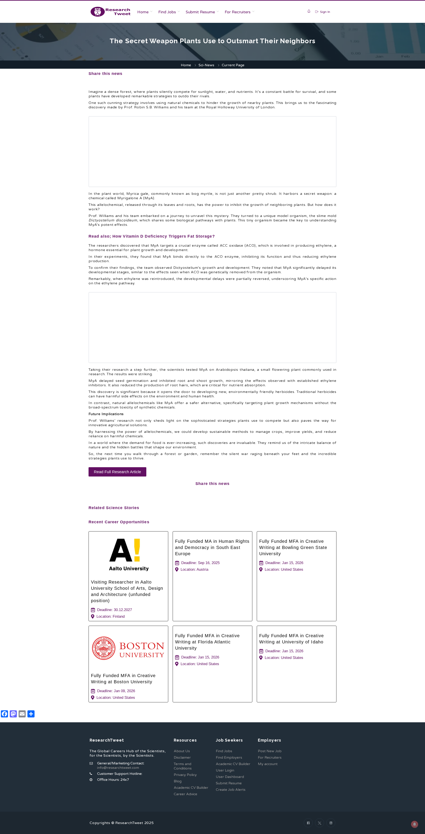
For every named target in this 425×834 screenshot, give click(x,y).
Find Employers (229, 757)
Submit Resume (200, 12)
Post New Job (270, 751)
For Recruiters (238, 12)
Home (143, 12)
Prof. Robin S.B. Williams (146, 107)
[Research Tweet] (110, 11)
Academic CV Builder (191, 787)
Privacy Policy (185, 775)
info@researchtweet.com (118, 768)
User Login (225, 770)
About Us (182, 751)
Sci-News (206, 65)
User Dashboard (230, 777)
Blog (178, 781)
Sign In (324, 12)
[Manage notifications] (414, 824)
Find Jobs (167, 12)
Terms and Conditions (183, 766)
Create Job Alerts (230, 789)
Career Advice (185, 794)
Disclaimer (182, 757)
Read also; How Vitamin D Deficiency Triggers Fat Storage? (152, 236)
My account (268, 764)
